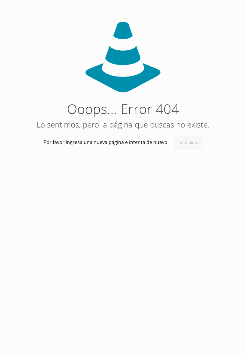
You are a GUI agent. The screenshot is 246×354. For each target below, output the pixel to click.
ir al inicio (188, 142)
